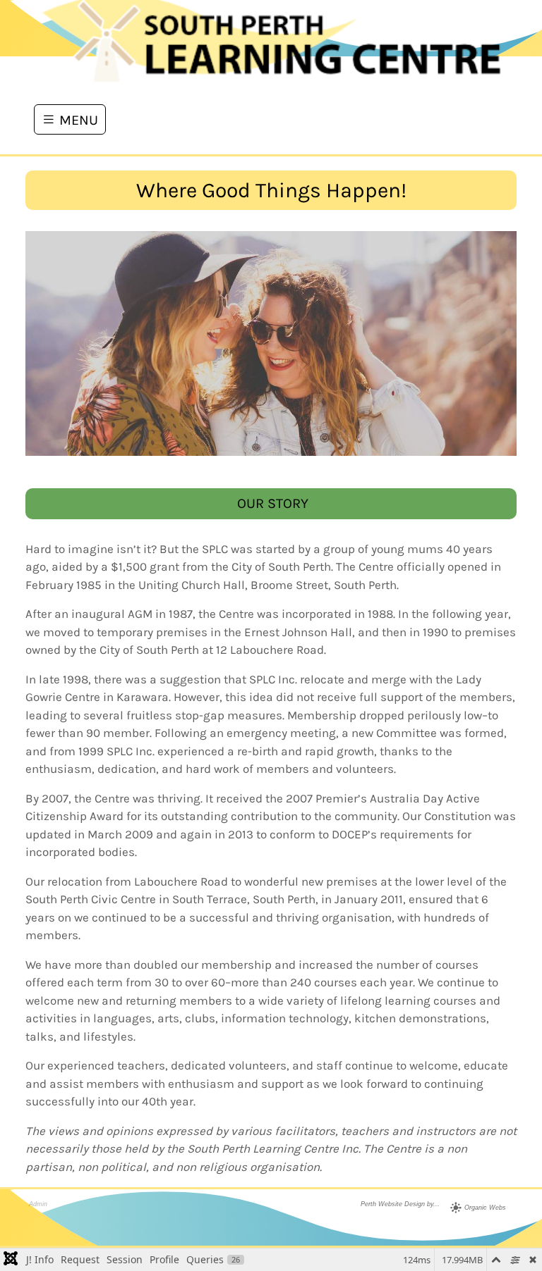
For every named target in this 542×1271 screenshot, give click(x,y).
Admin (38, 1204)
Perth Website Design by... (400, 1204)
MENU (77, 119)
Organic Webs (485, 1207)
